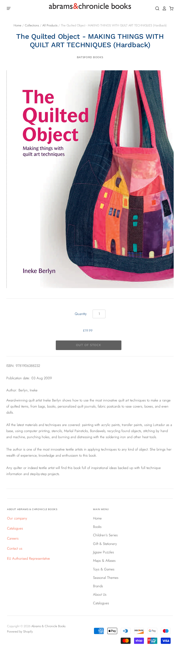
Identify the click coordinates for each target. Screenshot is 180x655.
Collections (32, 25)
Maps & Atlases (104, 560)
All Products (49, 25)
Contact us (14, 548)
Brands (98, 586)
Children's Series (105, 535)
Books (97, 526)
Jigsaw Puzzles (103, 552)
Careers (13, 538)
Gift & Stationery (105, 543)
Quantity (81, 313)
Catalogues (15, 528)
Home (17, 25)
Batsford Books (90, 57)
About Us (99, 594)
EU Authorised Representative (28, 558)
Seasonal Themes (105, 577)
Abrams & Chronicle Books (48, 626)
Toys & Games (103, 569)
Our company (17, 518)
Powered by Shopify (20, 631)
